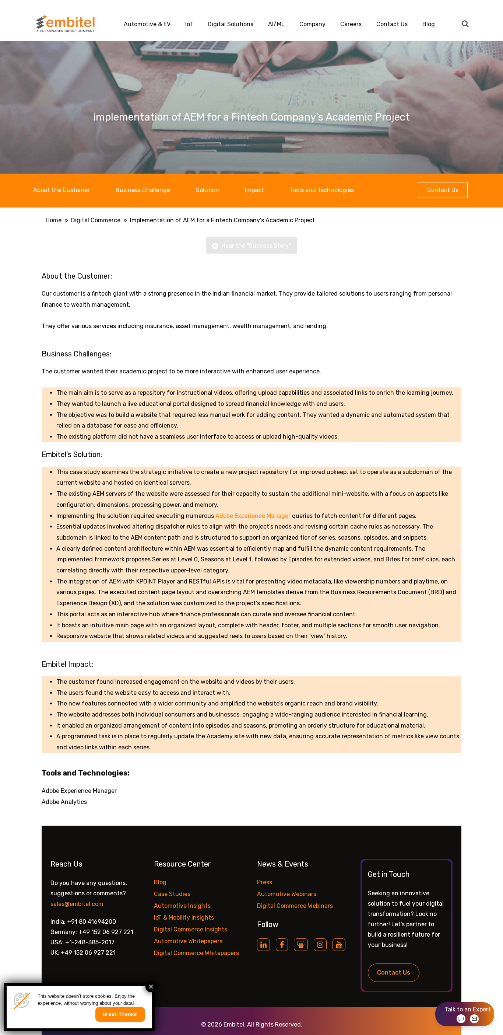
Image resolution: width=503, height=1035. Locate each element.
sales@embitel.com (76, 903)
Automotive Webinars (286, 894)
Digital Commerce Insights (190, 929)
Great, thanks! (120, 1014)
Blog (428, 24)
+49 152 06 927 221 (105, 931)
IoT (189, 24)
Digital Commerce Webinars (295, 905)
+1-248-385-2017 (90, 942)
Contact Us (392, 24)
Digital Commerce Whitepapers (196, 952)
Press (264, 882)
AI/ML (276, 24)
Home (53, 220)
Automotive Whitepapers (188, 941)
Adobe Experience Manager (253, 515)
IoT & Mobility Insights (184, 917)
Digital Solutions (230, 24)
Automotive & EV (147, 24)
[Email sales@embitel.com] (474, 1018)
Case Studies (172, 894)
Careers (351, 24)
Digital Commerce (95, 220)
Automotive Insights (182, 905)
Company (312, 24)
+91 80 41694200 (91, 921)
